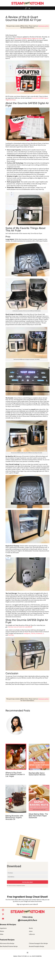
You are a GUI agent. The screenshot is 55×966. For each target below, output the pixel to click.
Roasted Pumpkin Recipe (36, 946)
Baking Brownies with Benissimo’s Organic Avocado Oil (14, 817)
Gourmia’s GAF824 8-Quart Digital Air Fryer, (28, 38)
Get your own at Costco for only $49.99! (20, 627)
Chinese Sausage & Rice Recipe (38, 943)
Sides (1, 934)
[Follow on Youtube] (3, 919)
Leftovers (32, 934)
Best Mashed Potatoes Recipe (9, 946)
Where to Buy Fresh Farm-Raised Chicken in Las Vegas (15, 774)
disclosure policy (43, 26)
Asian (30, 931)
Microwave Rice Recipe (7, 943)
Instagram (27, 633)
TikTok (33, 633)
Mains (2, 931)
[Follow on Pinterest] (3, 914)
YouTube (11, 635)
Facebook (39, 633)
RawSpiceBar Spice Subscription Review (37, 774)
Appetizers (3, 928)
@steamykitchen (27, 920)
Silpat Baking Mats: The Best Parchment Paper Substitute (38, 816)
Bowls (31, 928)
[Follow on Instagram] (3, 910)
